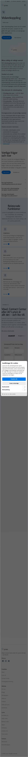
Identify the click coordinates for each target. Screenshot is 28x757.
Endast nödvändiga (14, 383)
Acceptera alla (14, 379)
